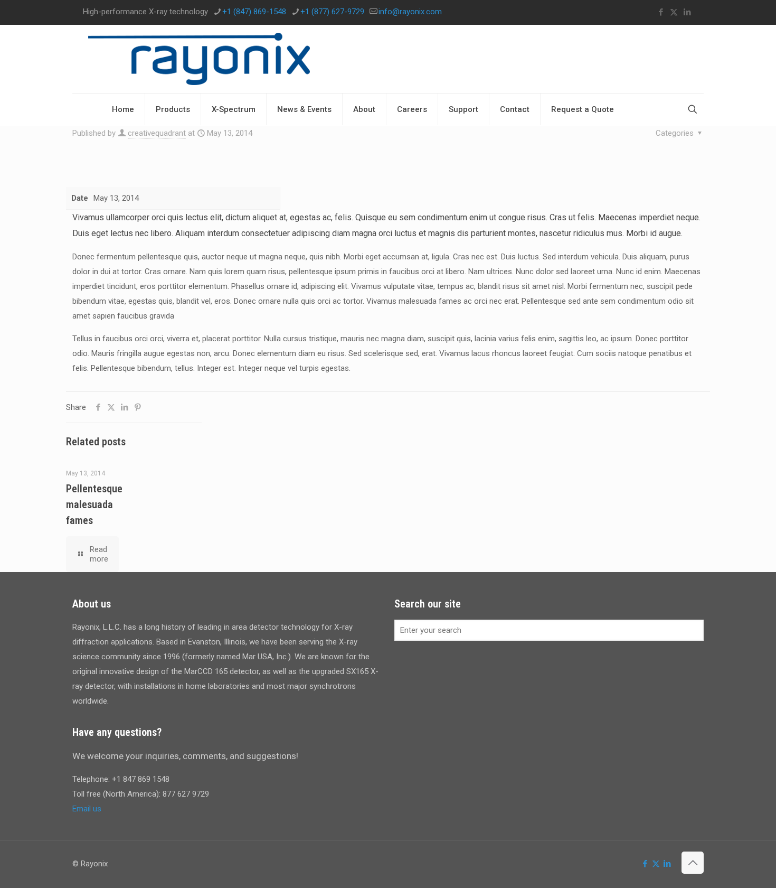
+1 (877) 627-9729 (332, 11)
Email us (86, 809)
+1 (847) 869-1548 (254, 11)
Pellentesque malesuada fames (94, 504)
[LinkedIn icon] (687, 12)
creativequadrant (157, 133)
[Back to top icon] (693, 863)
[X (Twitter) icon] (674, 12)
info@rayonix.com (410, 11)
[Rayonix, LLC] (199, 59)
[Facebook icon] (661, 12)
